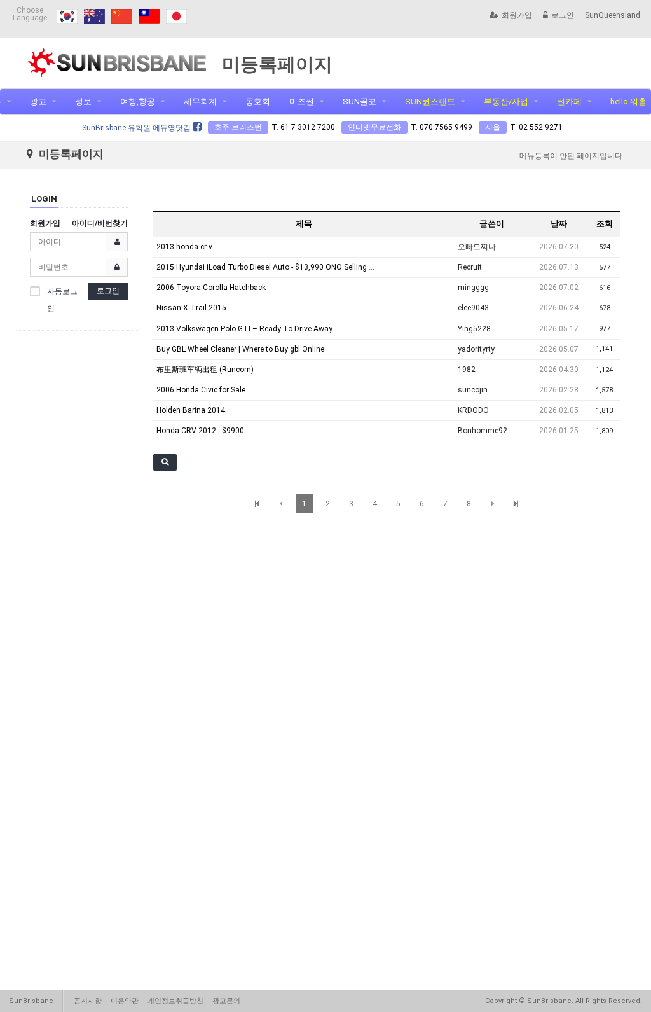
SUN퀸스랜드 (430, 101)
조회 (604, 223)
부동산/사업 (506, 101)
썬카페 (569, 101)
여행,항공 (137, 101)
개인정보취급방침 (175, 1001)
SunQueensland (612, 15)
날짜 (559, 223)
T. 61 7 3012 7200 (303, 127)
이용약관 (125, 1001)
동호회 (257, 101)
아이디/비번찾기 (100, 223)
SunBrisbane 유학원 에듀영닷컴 (137, 127)
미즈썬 (301, 101)
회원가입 (517, 15)
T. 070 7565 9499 (441, 127)
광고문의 (226, 1001)
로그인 (562, 15)
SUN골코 (359, 101)
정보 (83, 101)
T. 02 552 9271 (536, 127)
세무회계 (200, 101)
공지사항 (88, 1001)
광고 (38, 101)
